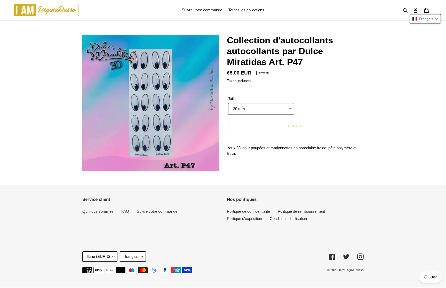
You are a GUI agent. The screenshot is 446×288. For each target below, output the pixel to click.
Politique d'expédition (244, 218)
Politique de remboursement (301, 211)
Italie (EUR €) (98, 256)
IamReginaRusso (351, 270)
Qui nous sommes (98, 211)
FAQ (125, 211)
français (131, 256)
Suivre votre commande (157, 211)
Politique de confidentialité (248, 211)
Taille (232, 98)
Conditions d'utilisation (288, 218)
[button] (425, 18)
